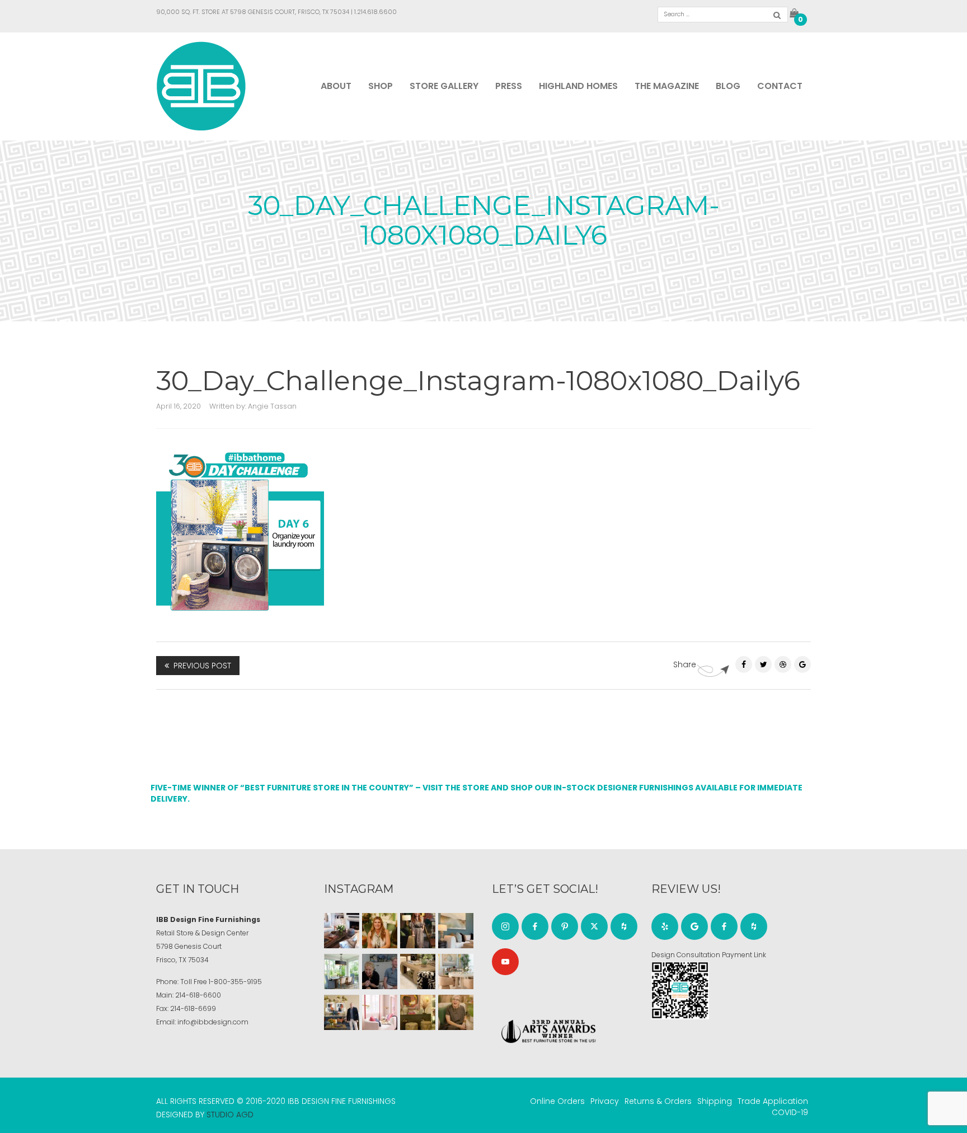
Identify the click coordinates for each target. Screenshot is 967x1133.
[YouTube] (505, 961)
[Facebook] (743, 664)
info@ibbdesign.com (212, 1022)
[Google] (694, 926)
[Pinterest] (782, 664)
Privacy (604, 1101)
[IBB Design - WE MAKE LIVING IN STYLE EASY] (201, 85)
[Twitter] (763, 664)
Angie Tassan (272, 406)
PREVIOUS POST (202, 665)
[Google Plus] (802, 664)
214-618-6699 (193, 1008)
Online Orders (557, 1101)
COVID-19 (790, 1112)
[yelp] (664, 926)
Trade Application (773, 1101)
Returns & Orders (658, 1101)
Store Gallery (444, 85)
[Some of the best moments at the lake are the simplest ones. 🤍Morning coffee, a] (341, 971)
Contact (779, 85)
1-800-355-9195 (235, 981)
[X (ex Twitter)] (594, 926)
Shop (380, 85)
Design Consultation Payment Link (708, 954)
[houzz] (624, 926)
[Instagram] (505, 926)
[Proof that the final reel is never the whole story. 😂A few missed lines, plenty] (379, 971)
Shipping (714, 1101)
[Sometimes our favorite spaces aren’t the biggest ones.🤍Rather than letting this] (379, 1012)
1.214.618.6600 (375, 11)
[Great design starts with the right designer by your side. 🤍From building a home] (455, 971)
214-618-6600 (198, 995)
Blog (728, 85)
